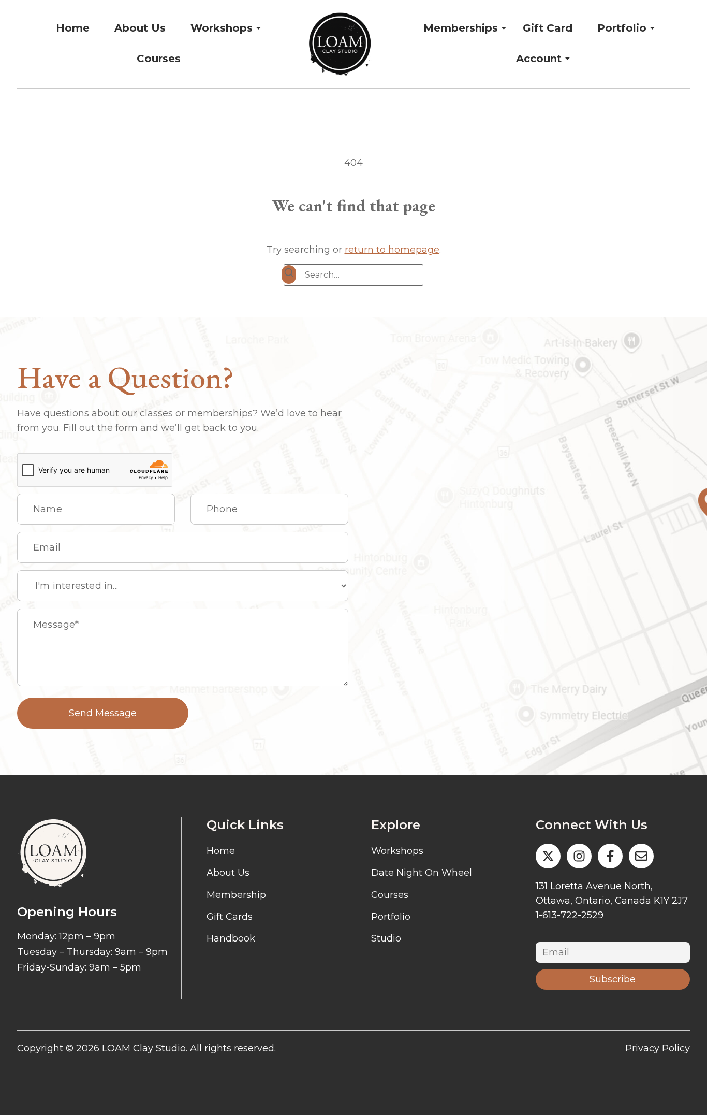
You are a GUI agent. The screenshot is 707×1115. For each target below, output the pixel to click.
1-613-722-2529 (569, 915)
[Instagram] (579, 856)
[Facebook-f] (610, 856)
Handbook (231, 938)
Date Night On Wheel (421, 872)
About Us (140, 28)
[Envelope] (641, 856)
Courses (159, 58)
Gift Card (547, 28)
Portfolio (621, 28)
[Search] (289, 274)
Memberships (460, 28)
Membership (236, 895)
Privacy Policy (657, 1048)
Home (73, 28)
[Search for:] (353, 275)
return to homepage (392, 249)
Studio (386, 938)
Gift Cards (230, 916)
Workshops (221, 28)
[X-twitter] (548, 856)
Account (539, 58)
